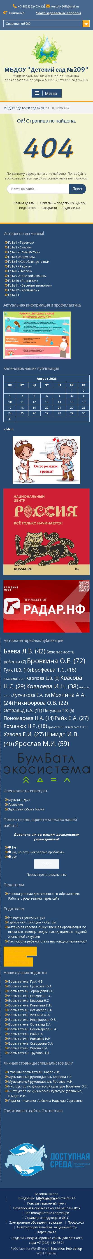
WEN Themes (47, 1253)
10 (10, 402)
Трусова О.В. (57, 727)
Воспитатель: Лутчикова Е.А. (30, 1010)
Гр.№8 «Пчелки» (20, 271)
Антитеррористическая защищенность (47, 1227)
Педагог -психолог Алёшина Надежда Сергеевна (45, 1100)
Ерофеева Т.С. (54, 669)
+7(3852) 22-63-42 (31, 6)
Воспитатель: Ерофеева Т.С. (30, 996)
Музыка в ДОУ (19, 800)
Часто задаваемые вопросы (58, 13)
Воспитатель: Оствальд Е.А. (29, 1024)
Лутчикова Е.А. (31, 695)
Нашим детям (23, 203)
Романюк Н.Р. (25, 725)
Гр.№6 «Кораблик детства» (28, 261)
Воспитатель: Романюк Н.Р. (29, 1038)
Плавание (15, 804)
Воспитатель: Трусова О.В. (29, 1053)
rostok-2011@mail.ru (65, 6)
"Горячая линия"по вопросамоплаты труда (20, 956)
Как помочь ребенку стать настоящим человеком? (47, 941)
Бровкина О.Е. (56, 660)
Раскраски (49, 207)
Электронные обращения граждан (35, 1222)
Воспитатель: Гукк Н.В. (25, 981)
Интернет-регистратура (26, 917)
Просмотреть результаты (47, 874)
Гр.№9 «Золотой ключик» (27, 276)
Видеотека (27, 207)
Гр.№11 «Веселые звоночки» (30, 285)
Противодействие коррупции (46, 1213)
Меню (51, 93)
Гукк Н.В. (17, 670)
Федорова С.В (77, 727)
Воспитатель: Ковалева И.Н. (30, 1005)
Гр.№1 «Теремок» (21, 242)
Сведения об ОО (18, 24)
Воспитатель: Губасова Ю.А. (30, 986)
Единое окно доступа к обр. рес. (33, 922)
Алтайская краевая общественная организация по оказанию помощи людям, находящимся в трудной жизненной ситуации (47, 932)
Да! (14, 857)
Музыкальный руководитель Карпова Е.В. (40, 1077)
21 (59, 408)
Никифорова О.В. (41, 702)
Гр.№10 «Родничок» (23, 280)
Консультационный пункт (46, 1203)
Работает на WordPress (28, 1248)
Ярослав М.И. (42, 743)
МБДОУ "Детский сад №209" (47, 69)
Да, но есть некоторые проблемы (38, 852)
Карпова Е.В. (42, 678)
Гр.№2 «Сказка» (20, 247)
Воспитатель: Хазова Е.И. (27, 1048)
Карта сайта (46, 1232)
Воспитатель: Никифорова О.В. (32, 1019)
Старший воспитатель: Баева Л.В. (34, 1072)
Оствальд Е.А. (23, 710)
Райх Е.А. (72, 718)
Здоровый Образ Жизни (26, 809)
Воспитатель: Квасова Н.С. (28, 1000)
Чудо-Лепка (71, 207)
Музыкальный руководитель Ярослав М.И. (40, 1081)
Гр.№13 (13, 295)
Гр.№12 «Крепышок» (23, 290)
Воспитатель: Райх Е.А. (25, 1034)
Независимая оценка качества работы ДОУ (46, 1208)
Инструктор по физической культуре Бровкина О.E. (47, 1086)
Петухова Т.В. (58, 710)
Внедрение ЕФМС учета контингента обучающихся (46, 1198)
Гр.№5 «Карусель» (21, 257)
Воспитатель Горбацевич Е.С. (31, 991)
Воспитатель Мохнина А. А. (29, 1015)
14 (59, 402)
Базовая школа (46, 1194)
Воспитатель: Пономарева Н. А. (32, 1029)
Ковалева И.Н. (52, 686)
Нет (15, 847)
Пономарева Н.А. (29, 718)
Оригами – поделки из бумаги (63, 203)
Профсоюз (76, 1222)
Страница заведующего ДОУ (47, 1217)
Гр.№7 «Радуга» (20, 266)
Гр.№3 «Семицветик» (24, 252)
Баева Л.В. (24, 651)
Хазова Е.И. (24, 734)
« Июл (8, 429)
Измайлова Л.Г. (14, 678)
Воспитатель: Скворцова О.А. (30, 1043)
